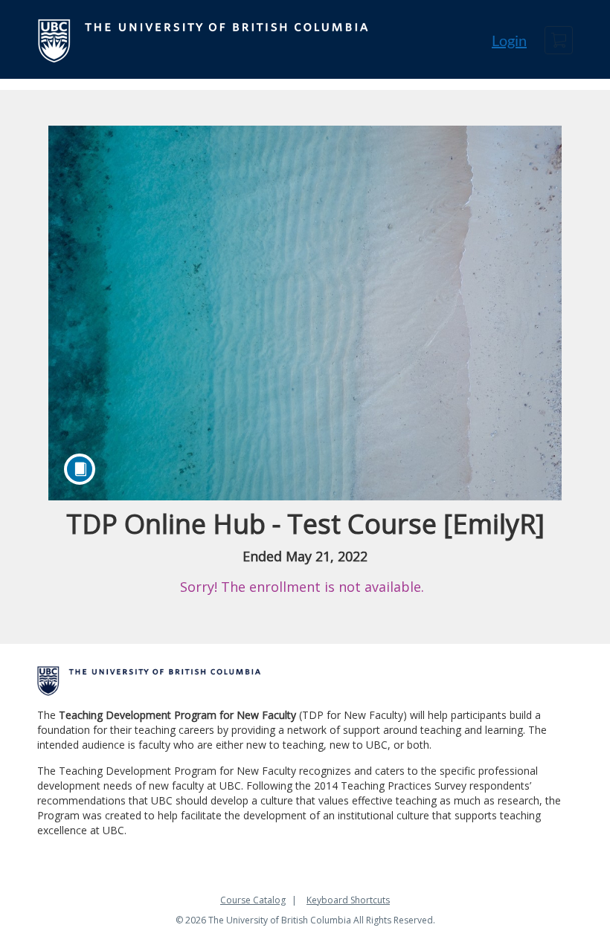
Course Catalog (253, 900)
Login (509, 40)
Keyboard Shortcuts (348, 900)
